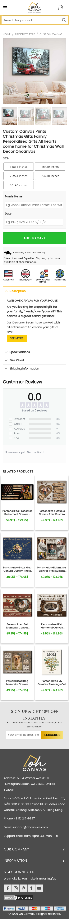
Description (18, 291)
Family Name (13, 196)
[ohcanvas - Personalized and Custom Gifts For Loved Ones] (34, 7)
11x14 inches (18, 166)
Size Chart (17, 360)
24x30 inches (50, 176)
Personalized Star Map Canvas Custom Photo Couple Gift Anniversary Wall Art (17, 569)
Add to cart (34, 238)
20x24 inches (18, 176)
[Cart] (61, 8)
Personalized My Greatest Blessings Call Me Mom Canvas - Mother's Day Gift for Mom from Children (52, 682)
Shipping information (24, 368)
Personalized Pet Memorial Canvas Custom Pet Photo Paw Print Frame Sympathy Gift (52, 626)
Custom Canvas (50, 34)
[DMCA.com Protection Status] (36, 897)
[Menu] (5, 7)
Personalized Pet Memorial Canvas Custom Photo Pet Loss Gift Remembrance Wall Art (17, 626)
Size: (6, 158)
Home (7, 34)
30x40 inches (18, 185)
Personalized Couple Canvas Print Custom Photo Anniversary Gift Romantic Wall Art (51, 512)
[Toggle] (6, 290)
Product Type (25, 34)
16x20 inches (50, 166)
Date (8, 213)
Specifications (20, 352)
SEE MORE (16, 338)
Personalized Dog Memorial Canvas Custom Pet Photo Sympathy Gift (17, 682)
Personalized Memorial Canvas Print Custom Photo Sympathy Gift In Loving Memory (51, 569)
